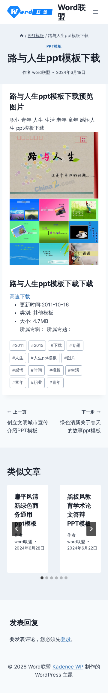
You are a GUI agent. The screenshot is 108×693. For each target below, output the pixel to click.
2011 (18, 345)
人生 (17, 357)
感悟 (17, 370)
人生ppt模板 (44, 357)
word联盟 (41, 72)
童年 (17, 382)
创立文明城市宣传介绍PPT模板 (27, 421)
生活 (73, 370)
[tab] (42, 577)
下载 (56, 345)
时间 (36, 370)
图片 (69, 357)
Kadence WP (67, 667)
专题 (74, 345)
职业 (36, 382)
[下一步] (91, 529)
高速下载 (20, 297)
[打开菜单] (95, 11)
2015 (37, 345)
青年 (55, 382)
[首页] (22, 35)
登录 (66, 639)
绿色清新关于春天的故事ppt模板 (80, 421)
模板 (55, 370)
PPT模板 (54, 46)
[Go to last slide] (17, 529)
